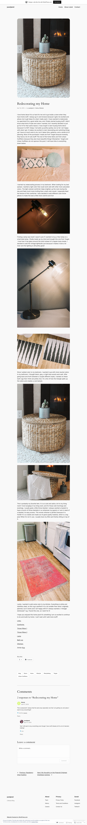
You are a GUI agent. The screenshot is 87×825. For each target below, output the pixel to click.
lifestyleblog (47, 673)
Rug (23, 648)
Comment (64, 760)
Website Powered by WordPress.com (17, 817)
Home (37, 108)
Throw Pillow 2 (22, 632)
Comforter (21, 624)
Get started (57, 2)
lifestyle (41, 108)
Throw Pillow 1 (22, 628)
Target (55, 673)
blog (19, 673)
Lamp (19, 636)
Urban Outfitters (22, 676)
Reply (18, 716)
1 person (25, 713)
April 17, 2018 (25, 704)
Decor (25, 673)
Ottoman (20, 644)
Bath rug (20, 640)
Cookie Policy (34, 822)
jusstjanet (10, 7)
